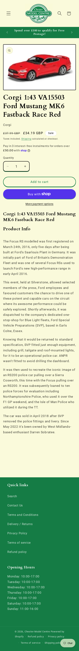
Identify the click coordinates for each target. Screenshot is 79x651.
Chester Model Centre (37, 631)
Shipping (26, 139)
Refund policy (17, 552)
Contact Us (15, 505)
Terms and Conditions (22, 515)
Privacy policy (56, 636)
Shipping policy (53, 642)
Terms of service (19, 542)
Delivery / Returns (20, 524)
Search (12, 496)
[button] (8, 13)
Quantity (8, 157)
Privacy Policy (17, 533)
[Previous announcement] (7, 32)
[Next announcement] (72, 32)
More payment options (39, 203)
